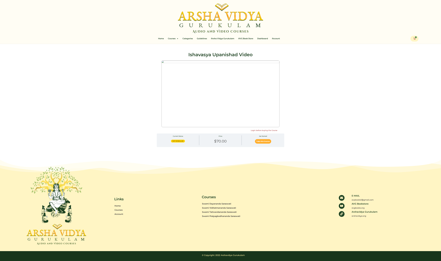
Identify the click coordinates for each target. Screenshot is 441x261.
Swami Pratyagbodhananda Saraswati (221, 216)
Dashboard (262, 38)
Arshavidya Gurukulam (364, 212)
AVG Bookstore (360, 203)
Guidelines (202, 38)
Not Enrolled (178, 141)
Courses (171, 38)
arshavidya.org (359, 216)
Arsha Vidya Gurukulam (222, 38)
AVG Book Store (245, 38)
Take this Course (263, 141)
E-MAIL (356, 195)
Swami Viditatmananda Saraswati (219, 208)
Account (276, 38)
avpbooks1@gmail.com (363, 200)
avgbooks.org (358, 208)
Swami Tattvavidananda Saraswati (219, 212)
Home (161, 38)
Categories (187, 38)
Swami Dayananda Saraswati (216, 204)
